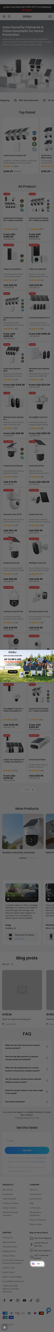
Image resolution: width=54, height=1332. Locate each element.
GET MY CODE (13, 672)
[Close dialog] (52, 651)
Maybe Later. (12, 674)
